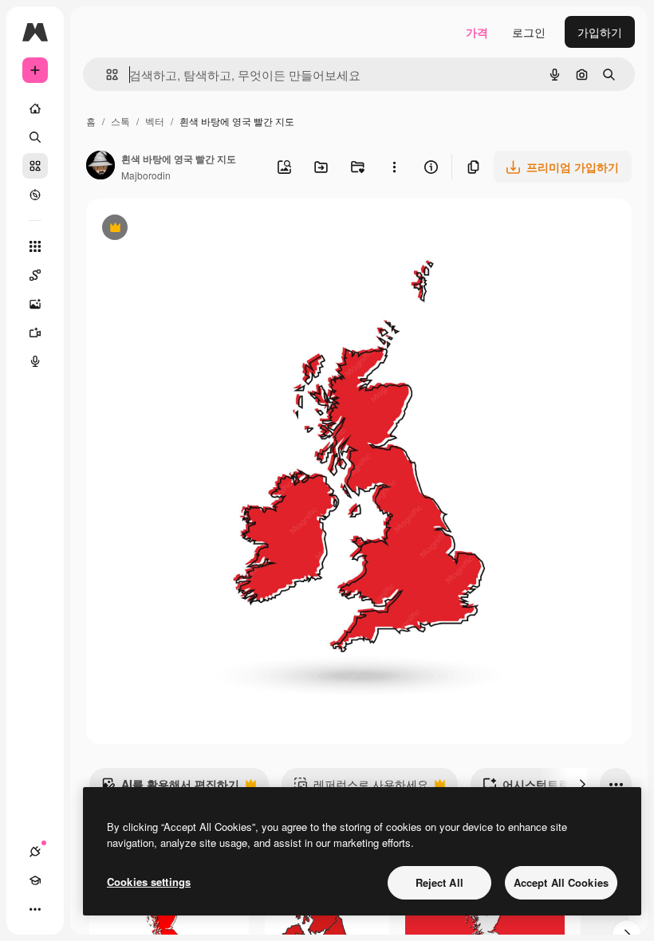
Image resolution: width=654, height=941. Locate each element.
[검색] (35, 137)
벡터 (154, 121)
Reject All (439, 882)
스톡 (120, 121)
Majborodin (146, 175)
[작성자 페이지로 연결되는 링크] (100, 167)
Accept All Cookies (561, 882)
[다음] (582, 784)
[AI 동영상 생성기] (35, 332)
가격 (477, 32)
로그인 (529, 32)
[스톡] (35, 166)
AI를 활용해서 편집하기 (170, 788)
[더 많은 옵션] (394, 167)
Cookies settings (149, 881)
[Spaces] (35, 275)
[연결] (35, 851)
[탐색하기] (35, 194)
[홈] (35, 108)
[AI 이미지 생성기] (35, 304)
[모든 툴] (35, 246)
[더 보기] (35, 909)
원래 (178, 229)
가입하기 (599, 32)
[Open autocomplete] (106, 75)
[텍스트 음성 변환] (35, 361)
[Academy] (35, 880)
